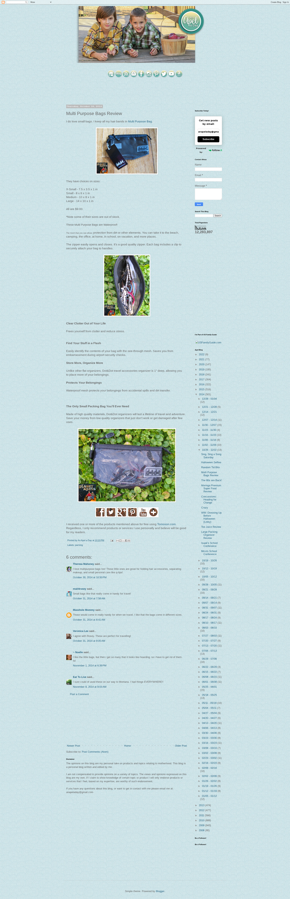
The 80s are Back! (211, 480)
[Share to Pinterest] (128, 540)
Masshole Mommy (84, 610)
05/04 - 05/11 (209, 708)
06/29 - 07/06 (209, 658)
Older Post (181, 745)
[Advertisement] (127, 720)
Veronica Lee (80, 631)
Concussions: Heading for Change (209, 499)
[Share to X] (123, 540)
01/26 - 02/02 (210, 781)
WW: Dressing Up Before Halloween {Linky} (211, 517)
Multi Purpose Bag (140, 121)
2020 (202, 364)
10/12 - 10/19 (209, 568)
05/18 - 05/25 (209, 695)
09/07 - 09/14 (210, 602)
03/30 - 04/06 (210, 733)
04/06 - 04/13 (210, 728)
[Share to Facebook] (126, 540)
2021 (202, 359)
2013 (202, 805)
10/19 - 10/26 (209, 560)
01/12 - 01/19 (210, 791)
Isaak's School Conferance (209, 544)
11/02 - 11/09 (209, 444)
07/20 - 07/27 (210, 640)
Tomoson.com (166, 524)
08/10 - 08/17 (210, 622)
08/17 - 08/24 (210, 617)
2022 (202, 354)
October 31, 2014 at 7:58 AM (89, 598)
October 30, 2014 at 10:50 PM (89, 577)
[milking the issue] (100, 517)
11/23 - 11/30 (209, 430)
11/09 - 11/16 (209, 439)
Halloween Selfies (211, 462)
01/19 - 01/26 (210, 786)
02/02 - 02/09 (210, 776)
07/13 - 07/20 (210, 645)
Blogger (160, 891)
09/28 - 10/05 (210, 584)
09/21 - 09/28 (209, 589)
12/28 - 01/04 (209, 398)
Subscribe (208, 139)
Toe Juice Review (211, 526)
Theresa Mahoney (83, 564)
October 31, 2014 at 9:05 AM (89, 640)
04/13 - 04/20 (210, 723)
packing (79, 545)
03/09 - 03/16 (210, 748)
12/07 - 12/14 (210, 419)
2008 (202, 830)
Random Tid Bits (210, 467)
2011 (202, 815)
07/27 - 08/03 (210, 635)
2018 (202, 374)
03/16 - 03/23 (210, 742)
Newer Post (73, 745)
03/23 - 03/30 (210, 738)
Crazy (204, 507)
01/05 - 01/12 (209, 796)
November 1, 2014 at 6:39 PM (89, 665)
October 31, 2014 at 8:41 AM (89, 619)
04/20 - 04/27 (210, 718)
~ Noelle (78, 652)
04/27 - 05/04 (210, 713)
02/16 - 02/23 (210, 763)
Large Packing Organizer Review (209, 534)
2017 (202, 379)
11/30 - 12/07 (209, 425)
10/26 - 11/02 (209, 449)
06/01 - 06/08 (210, 681)
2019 (202, 369)
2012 (202, 810)
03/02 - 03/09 (210, 753)
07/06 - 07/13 (209, 650)
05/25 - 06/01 (209, 686)
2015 (202, 389)
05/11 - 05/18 (209, 703)
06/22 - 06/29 (210, 667)
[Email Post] (111, 540)
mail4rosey (79, 588)
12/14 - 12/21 (209, 411)
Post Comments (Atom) (95, 751)
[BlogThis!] (120, 540)
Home (127, 745)
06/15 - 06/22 (210, 671)
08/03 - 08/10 (209, 627)
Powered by (201, 150)
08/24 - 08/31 (210, 612)
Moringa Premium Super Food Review (211, 488)
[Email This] (117, 540)
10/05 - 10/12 (209, 576)
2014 (202, 394)
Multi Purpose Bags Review (209, 474)
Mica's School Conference (209, 553)
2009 (202, 825)
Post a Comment (79, 694)
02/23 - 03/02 (210, 758)
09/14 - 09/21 (210, 597)
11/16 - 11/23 (209, 435)
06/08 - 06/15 (210, 676)
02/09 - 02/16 (209, 768)
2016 (202, 384)
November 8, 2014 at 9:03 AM (89, 686)
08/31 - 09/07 (210, 607)
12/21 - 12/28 (210, 406)
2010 (202, 820)
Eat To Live (79, 677)
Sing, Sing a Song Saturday (211, 456)
